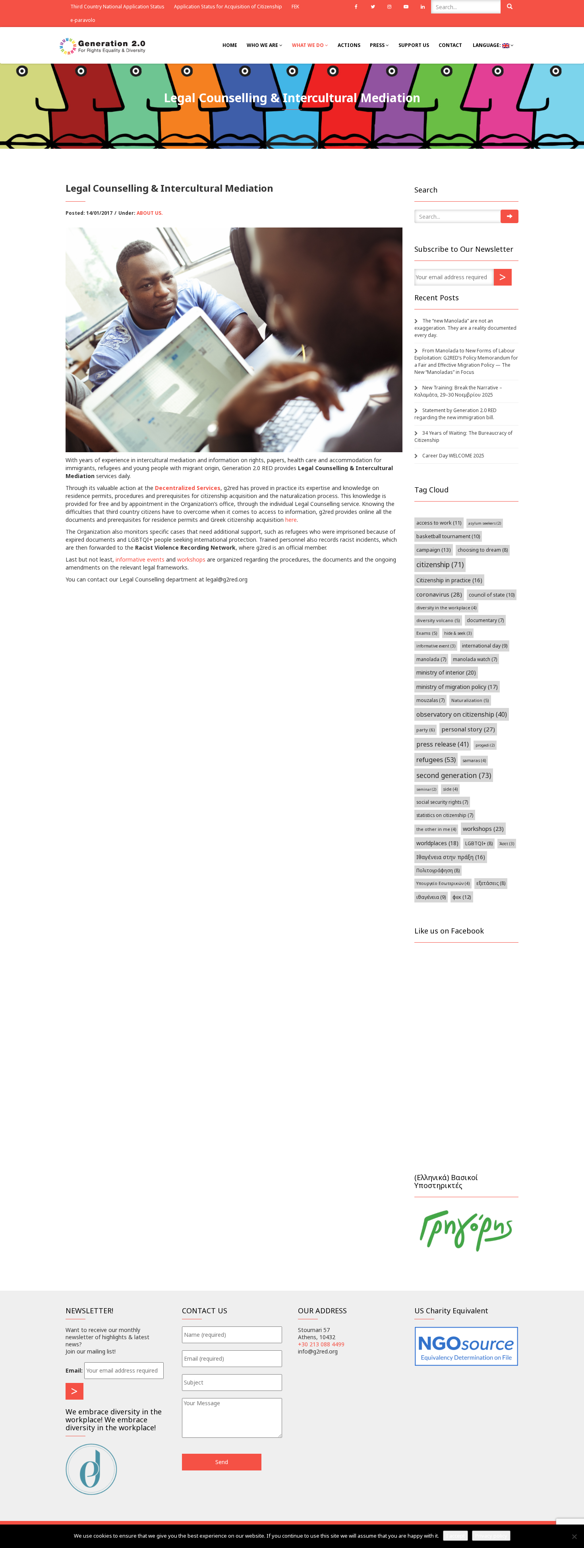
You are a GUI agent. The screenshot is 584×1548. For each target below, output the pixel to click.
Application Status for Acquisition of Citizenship (228, 6)
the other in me (436, 829)
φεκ (462, 896)
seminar (426, 789)
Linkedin (422, 7)
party (425, 730)
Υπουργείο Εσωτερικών (443, 883)
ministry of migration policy (457, 686)
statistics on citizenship (444, 815)
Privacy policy (491, 1535)
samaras (474, 760)
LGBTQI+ (479, 843)
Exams (426, 633)
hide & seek (458, 633)
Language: (487, 45)
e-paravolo (82, 20)
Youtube (406, 7)
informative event (435, 646)
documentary (485, 620)
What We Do (308, 45)
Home (229, 45)
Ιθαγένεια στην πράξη (450, 857)
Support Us (413, 45)
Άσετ (506, 843)
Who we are (263, 45)
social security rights (442, 802)
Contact (450, 45)
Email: (74, 1370)
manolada (431, 659)
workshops (192, 559)
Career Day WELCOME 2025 (453, 455)
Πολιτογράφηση (438, 870)
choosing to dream (483, 549)
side (450, 789)
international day (484, 645)
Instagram (389, 7)
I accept (455, 1535)
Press (378, 45)
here (291, 519)
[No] (574, 1536)
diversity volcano (438, 620)
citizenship (440, 564)
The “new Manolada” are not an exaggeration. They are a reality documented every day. (465, 327)
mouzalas (430, 700)
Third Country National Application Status (117, 6)
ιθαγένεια (431, 897)
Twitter (372, 7)
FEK (295, 6)
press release (442, 744)
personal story (468, 729)
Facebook (356, 7)
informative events (140, 559)
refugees (436, 759)
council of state (491, 594)
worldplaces (437, 843)
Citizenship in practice (449, 580)
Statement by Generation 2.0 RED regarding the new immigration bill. (455, 414)
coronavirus (439, 594)
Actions (349, 45)
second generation (453, 775)
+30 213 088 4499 (321, 1344)
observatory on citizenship (461, 714)
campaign (433, 549)
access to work (439, 522)
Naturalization (470, 700)
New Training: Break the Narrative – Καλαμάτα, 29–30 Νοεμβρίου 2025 (458, 391)
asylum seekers (484, 523)
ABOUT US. (150, 213)
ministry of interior (446, 672)
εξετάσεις (490, 883)
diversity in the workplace (446, 608)
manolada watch (475, 659)
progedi (485, 745)
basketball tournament (448, 536)
